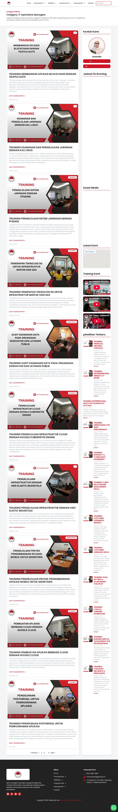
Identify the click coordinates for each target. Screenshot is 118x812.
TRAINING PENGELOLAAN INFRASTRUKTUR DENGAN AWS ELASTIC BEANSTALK (42, 509)
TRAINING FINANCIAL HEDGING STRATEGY (98, 344)
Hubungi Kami (78, 3)
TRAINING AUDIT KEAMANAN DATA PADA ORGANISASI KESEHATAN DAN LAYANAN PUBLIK (41, 365)
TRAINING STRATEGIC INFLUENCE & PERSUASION (99, 670)
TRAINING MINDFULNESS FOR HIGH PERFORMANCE (102, 426)
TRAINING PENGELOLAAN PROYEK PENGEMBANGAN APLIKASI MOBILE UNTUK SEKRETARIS (39, 580)
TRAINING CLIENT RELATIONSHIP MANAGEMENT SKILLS (101, 485)
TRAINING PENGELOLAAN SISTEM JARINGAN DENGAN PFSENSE (40, 220)
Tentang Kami (38, 3)
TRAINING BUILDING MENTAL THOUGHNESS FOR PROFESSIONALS (102, 640)
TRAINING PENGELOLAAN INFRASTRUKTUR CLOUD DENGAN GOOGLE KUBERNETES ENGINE (38, 436)
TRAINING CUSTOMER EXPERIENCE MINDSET (99, 519)
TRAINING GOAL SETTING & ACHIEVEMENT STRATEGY (101, 580)
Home (29, 3)
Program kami (64, 3)
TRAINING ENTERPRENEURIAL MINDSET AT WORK (101, 374)
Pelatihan (51, 3)
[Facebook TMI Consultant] (7, 794)
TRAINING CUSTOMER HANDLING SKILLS (101, 549)
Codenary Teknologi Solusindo (70, 800)
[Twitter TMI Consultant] (11, 794)
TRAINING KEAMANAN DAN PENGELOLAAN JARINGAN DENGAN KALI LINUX (40, 149)
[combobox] (104, 3)
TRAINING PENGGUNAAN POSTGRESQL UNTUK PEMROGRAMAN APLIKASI (36, 725)
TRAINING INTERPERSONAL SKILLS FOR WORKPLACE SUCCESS (94, 403)
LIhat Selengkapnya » (17, 96)
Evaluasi (90, 3)
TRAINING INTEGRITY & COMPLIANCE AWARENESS (100, 456)
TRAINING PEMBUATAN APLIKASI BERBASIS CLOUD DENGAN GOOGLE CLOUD (38, 654)
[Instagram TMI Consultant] (19, 794)
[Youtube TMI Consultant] (15, 794)
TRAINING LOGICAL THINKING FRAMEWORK (99, 610)
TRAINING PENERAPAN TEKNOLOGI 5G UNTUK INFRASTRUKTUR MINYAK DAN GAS (36, 293)
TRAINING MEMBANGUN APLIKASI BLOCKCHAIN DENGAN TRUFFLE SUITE (42, 75)
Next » (53, 753)
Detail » (96, 366)
